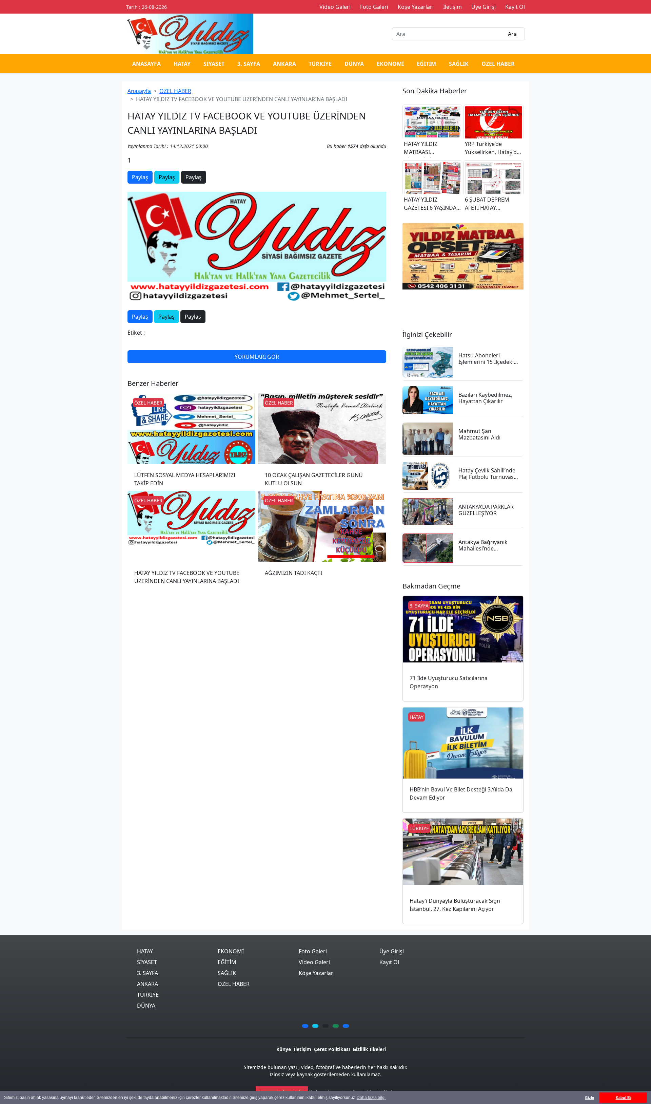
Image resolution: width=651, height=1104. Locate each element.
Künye (283, 1049)
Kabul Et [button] (623, 1098)
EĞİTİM (426, 64)
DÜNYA (354, 64)
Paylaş (140, 177)
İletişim (302, 1049)
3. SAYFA (248, 64)
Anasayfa (139, 91)
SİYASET (213, 64)
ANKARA (284, 64)
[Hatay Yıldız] (463, 256)
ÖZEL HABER (498, 64)
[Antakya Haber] (189, 33)
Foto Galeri (313, 951)
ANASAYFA (146, 64)
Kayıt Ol (389, 962)
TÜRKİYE (320, 64)
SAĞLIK (459, 64)
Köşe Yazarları (317, 973)
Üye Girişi (391, 951)
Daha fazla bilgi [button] (371, 1097)
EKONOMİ (390, 64)
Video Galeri (314, 962)
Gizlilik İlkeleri (369, 1049)
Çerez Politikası (332, 1049)
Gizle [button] (589, 1098)
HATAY (182, 64)
